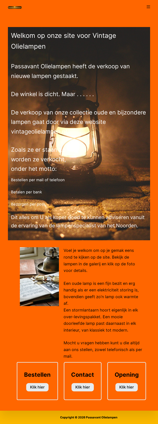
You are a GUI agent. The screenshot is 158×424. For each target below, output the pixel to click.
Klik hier (37, 387)
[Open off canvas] (148, 6)
